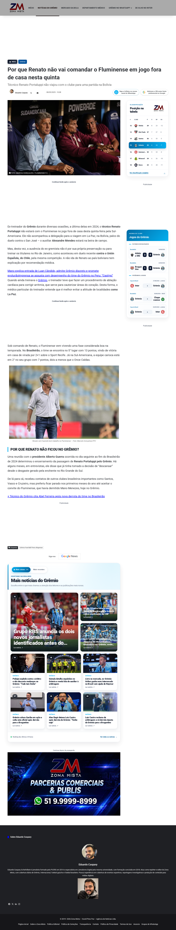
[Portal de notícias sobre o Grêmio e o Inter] (17, 8)
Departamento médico (93, 8)
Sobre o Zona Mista (37, 924)
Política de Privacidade (109, 924)
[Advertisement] (88, 36)
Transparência (85, 924)
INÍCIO (31, 8)
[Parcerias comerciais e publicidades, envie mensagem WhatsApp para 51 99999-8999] (64, 784)
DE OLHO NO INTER (143, 8)
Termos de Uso (126, 924)
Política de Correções (69, 924)
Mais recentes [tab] (39, 570)
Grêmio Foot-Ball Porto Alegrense (31, 548)
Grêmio (22, 62)
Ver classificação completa (147, 173)
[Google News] (69, 556)
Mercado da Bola (70, 8)
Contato (96, 924)
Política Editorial (53, 924)
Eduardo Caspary (21, 93)
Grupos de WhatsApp (149, 924)
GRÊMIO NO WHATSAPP (119, 8)
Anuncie (136, 924)
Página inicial (23, 924)
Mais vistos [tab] (22, 570)
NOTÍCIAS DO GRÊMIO (47, 8)
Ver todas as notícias (108, 737)
